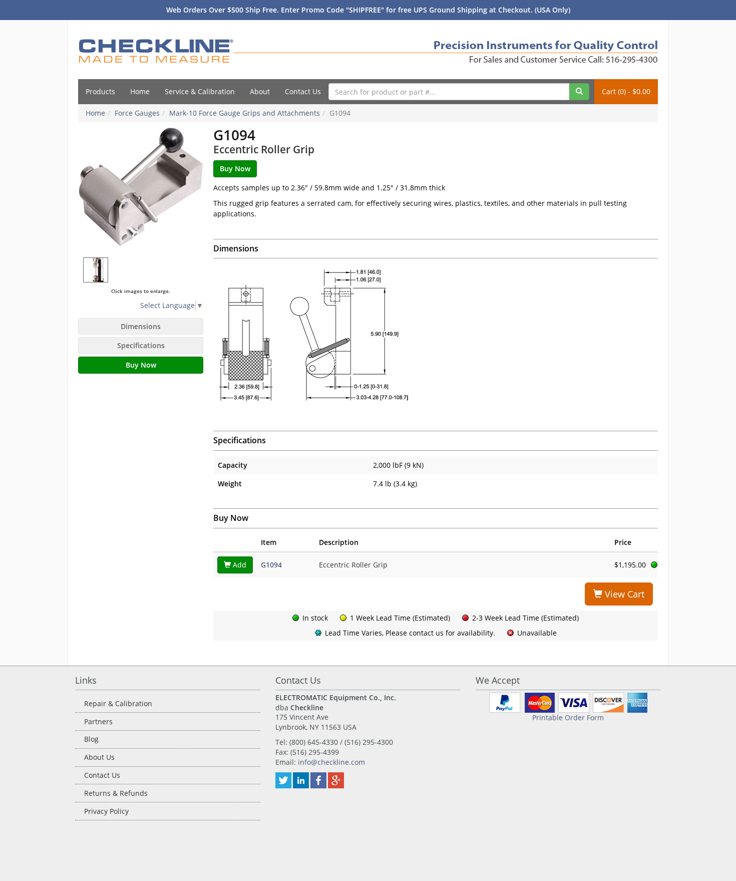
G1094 (271, 564)
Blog (91, 739)
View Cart (623, 594)
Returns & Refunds (116, 793)
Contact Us (303, 91)
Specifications (141, 345)
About (260, 91)
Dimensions (141, 326)
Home (140, 91)
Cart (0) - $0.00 (626, 91)
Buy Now (141, 365)
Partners (98, 721)
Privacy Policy (106, 811)
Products (100, 91)
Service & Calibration (200, 91)
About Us (99, 757)
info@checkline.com (331, 762)
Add (238, 564)
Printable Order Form (568, 717)
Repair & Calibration (118, 703)
